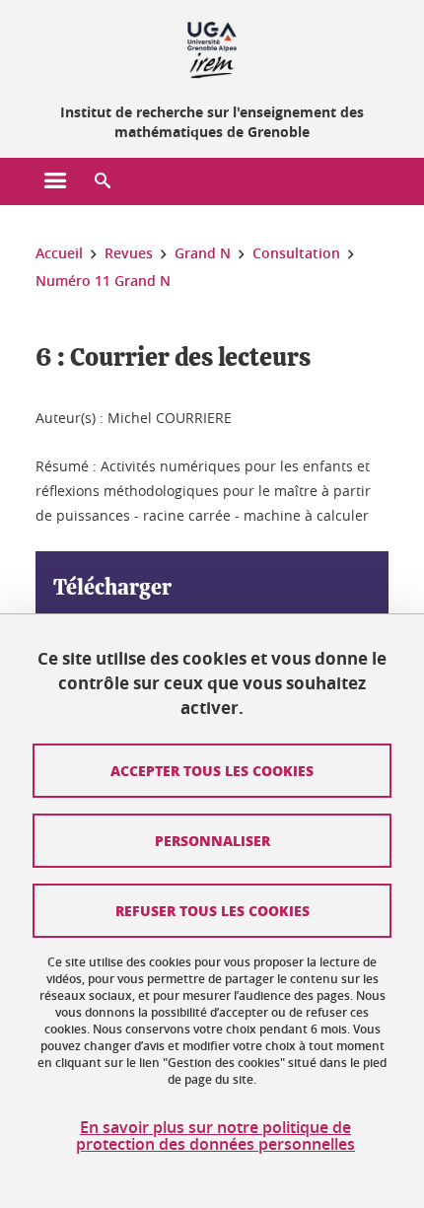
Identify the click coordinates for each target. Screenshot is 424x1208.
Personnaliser (212, 840)
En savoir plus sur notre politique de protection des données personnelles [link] (215, 1136)
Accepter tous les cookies (212, 770)
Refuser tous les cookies (212, 910)
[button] (102, 181)
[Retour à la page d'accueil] (212, 47)
